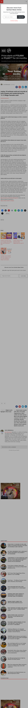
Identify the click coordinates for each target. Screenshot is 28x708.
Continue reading (14, 20)
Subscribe (21, 17)
